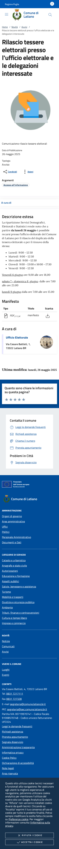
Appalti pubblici (10, 581)
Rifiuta (32, 835)
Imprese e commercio (14, 623)
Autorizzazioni (10, 571)
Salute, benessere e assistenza (19, 586)
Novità (14, 27)
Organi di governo (12, 516)
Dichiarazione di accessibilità (18, 763)
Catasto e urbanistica (14, 560)
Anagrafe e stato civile (14, 566)
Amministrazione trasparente (18, 747)
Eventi (5, 675)
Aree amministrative (13, 521)
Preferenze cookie (18, 819)
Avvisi (24, 27)
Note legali (8, 768)
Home (5, 27)
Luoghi (6, 670)
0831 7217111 (14, 694)
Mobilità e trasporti (12, 597)
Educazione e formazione (16, 576)
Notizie (6, 641)
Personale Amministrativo (16, 537)
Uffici (5, 527)
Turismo (6, 592)
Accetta (32, 842)
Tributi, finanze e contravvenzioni (20, 613)
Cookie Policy (9, 758)
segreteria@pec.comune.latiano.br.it (27, 709)
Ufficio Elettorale (17, 337)
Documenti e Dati (11, 542)
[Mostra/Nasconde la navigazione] (7, 14)
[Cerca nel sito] (50, 15)
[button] (12, 4)
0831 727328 (14, 699)
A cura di (6, 203)
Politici (6, 532)
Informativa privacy (13, 752)
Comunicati (8, 646)
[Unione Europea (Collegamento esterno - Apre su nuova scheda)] (29, 485)
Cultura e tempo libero (14, 618)
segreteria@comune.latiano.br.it (28, 704)
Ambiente (7, 607)
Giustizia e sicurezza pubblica (18, 602)
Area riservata (10, 773)
